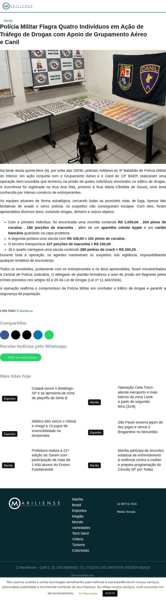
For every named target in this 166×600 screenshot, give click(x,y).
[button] (4, 334)
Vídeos (77, 539)
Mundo (77, 522)
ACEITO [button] (110, 593)
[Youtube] (135, 516)
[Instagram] (119, 516)
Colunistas (80, 550)
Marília (8, 20)
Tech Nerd (80, 533)
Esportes (79, 511)
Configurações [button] (88, 593)
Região (78, 516)
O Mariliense (25, 310)
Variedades (81, 528)
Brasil (76, 505)
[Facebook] (127, 516)
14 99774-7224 (127, 504)
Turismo (78, 545)
